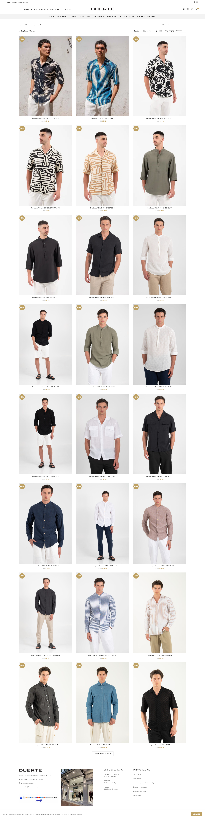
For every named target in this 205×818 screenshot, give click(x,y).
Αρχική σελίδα (23, 25)
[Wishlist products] (188, 9)
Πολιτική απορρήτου (139, 791)
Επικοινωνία (137, 778)
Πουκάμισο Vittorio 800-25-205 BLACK (102, 297)
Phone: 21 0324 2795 (28, 783)
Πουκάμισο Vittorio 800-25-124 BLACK (45, 297)
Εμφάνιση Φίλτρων (28, 31)
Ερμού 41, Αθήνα (12, 2)
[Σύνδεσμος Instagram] (197, 2)
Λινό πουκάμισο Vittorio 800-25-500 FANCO (159, 566)
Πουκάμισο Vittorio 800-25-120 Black (159, 745)
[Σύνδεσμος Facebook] (194, 2)
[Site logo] (102, 9)
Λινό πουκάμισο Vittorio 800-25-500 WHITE (102, 566)
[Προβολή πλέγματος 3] (157, 31)
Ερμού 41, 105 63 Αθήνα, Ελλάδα (32, 779)
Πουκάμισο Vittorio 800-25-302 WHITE (102, 476)
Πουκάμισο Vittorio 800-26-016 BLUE (102, 118)
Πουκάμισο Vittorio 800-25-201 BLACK (45, 387)
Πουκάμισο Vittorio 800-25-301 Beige (159, 655)
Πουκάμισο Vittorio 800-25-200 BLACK (45, 476)
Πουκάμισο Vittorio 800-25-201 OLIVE (102, 387)
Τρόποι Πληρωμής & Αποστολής (143, 783)
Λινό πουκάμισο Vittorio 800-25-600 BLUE (102, 655)
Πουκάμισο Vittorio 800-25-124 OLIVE (159, 208)
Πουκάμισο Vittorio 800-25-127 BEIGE (102, 208)
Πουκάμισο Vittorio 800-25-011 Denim (102, 745)
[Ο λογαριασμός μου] (184, 9)
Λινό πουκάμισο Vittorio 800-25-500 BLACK (45, 655)
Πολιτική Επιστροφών (140, 787)
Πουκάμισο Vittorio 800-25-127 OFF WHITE (45, 208)
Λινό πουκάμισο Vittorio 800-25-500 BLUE (45, 566)
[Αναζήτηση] (192, 9)
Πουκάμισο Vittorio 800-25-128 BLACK (159, 118)
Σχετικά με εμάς (138, 774)
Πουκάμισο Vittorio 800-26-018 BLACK (45, 118)
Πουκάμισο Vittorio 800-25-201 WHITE (159, 297)
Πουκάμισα (33, 25)
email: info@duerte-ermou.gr (29, 787)
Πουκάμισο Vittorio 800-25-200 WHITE (159, 387)
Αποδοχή (196, 814)
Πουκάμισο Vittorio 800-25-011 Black (45, 745)
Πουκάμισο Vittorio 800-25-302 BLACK (159, 476)
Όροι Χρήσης (137, 795)
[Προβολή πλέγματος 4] (161, 31)
